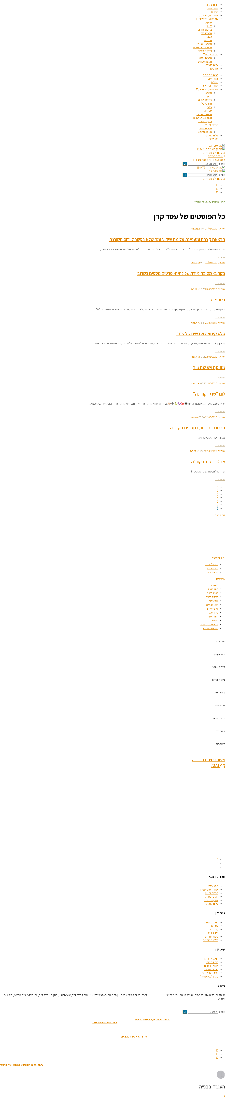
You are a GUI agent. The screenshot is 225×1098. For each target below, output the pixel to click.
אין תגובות (195, 228)
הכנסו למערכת (211, 564)
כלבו (209, 36)
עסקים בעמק (205, 51)
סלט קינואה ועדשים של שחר (200, 333)
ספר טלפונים (212, 592)
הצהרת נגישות (110, 1029)
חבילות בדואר (212, 596)
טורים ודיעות (212, 572)
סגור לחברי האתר (210, 628)
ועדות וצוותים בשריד (209, 624)
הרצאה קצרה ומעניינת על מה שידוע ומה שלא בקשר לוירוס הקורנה (167, 239)
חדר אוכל (206, 33)
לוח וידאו (214, 585)
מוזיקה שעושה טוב (209, 367)
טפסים (215, 620)
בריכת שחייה (205, 29)
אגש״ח (214, 12)
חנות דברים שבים (202, 47)
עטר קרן (221, 228)
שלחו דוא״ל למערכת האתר (133, 1036)
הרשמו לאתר (212, 568)
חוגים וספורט (205, 61)
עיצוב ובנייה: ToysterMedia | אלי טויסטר (21, 1064)
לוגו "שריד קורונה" (209, 394)
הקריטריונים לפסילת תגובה (210, 1005)
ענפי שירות (213, 600)
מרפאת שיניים (204, 44)
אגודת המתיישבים (208, 15)
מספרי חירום (212, 608)
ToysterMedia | (156, 995)
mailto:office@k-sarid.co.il (152, 1019)
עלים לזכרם (211, 65)
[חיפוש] (185, 164)
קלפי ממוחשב (212, 604)
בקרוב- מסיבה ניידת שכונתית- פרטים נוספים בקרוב (181, 273)
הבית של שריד (210, 5)
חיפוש (222, 163)
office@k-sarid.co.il (104, 1022)
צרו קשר (214, 69)
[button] (218, 557)
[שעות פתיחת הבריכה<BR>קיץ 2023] (224, 750)
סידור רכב (213, 612)
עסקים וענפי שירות (208, 19)
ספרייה (208, 40)
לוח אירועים (213, 589)
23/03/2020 (211, 228)
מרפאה (208, 22)
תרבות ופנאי (211, 54)
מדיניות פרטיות (94, 1029)
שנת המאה (212, 8)
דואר (209, 26)
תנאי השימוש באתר (129, 1029)
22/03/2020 (211, 356)
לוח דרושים (213, 616)
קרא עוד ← (220, 257)
